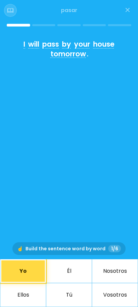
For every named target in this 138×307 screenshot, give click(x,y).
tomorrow (68, 54)
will (33, 44)
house (104, 44)
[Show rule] (10, 10)
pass (50, 44)
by (66, 44)
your (82, 44)
